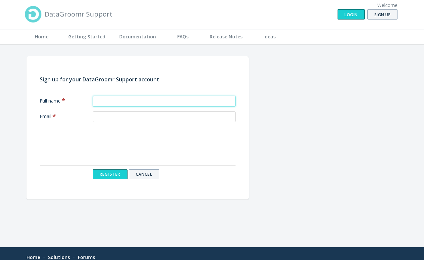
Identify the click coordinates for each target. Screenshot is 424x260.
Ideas (269, 36)
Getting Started (86, 36)
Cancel (144, 174)
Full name (50, 101)
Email (45, 116)
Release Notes (226, 36)
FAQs (182, 36)
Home (41, 36)
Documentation (137, 36)
